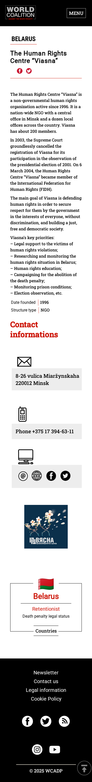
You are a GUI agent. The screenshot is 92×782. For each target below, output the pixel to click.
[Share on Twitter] (29, 71)
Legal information (46, 690)
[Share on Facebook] (19, 71)
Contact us (46, 681)
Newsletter (46, 673)
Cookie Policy (46, 699)
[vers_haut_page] (84, 768)
